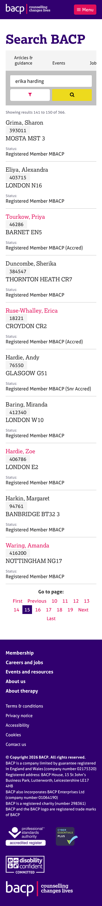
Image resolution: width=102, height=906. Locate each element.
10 (54, 601)
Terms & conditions (24, 706)
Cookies (13, 734)
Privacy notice (19, 715)
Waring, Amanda (27, 545)
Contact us (16, 744)
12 (76, 601)
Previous (36, 601)
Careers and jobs (24, 662)
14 (16, 610)
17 (49, 610)
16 (38, 610)
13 (87, 601)
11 (65, 601)
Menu (88, 9)
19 (70, 610)
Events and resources (29, 672)
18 (59, 610)
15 (27, 610)
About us (16, 681)
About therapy (22, 691)
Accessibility (17, 725)
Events (58, 65)
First (17, 601)
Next (83, 610)
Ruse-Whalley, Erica (32, 310)
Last (51, 618)
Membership (20, 653)
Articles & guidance (23, 63)
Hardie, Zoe (20, 451)
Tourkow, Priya (25, 216)
